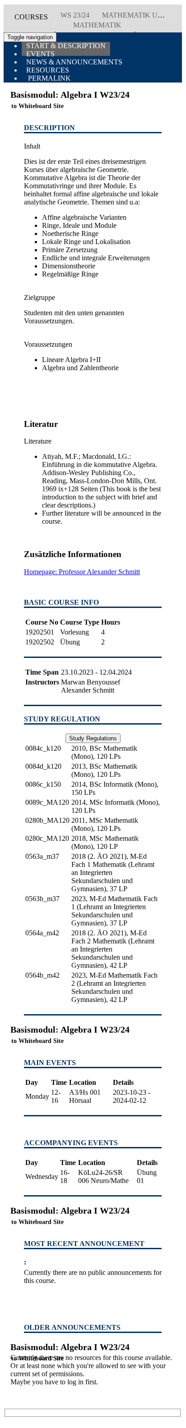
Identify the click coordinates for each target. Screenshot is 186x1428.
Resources (47, 70)
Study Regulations (93, 738)
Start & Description (66, 46)
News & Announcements (74, 62)
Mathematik (97, 25)
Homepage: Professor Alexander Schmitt (82, 572)
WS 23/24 (74, 15)
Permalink (48, 78)
